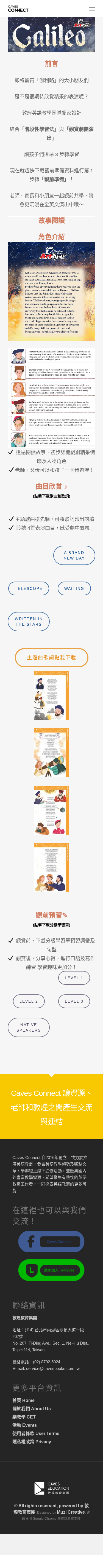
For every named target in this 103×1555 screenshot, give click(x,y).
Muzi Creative (71, 1512)
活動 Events (24, 1425)
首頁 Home (23, 1400)
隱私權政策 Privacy (31, 1441)
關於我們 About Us (31, 1408)
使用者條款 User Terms (35, 1433)
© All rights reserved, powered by (49, 1505)
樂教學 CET (24, 1417)
